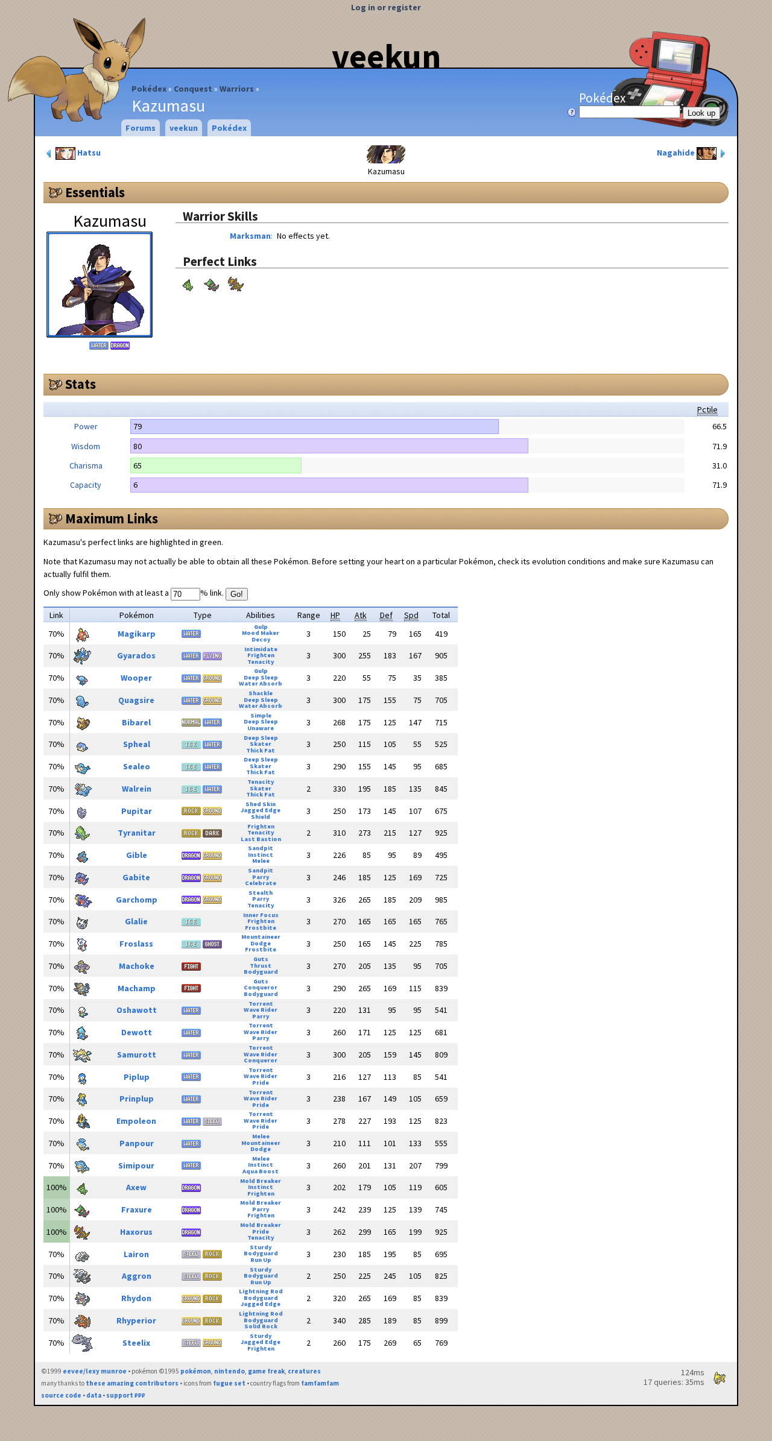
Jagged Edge (260, 810)
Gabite (136, 877)
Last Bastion (261, 839)
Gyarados (136, 655)
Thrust (260, 966)
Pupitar (136, 811)
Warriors (237, 88)
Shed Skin (260, 804)
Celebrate (260, 883)
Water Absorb (260, 683)
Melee (261, 861)
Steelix (136, 1342)
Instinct (260, 855)
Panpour (136, 1143)
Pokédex (148, 88)
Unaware (260, 728)
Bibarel (136, 722)
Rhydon (136, 1298)
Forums (140, 127)
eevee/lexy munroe (95, 1371)
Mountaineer (260, 937)
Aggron (136, 1275)
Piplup (137, 1076)
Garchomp (136, 899)
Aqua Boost (260, 1171)
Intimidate (260, 649)
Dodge (260, 943)
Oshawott (136, 1009)
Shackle (260, 693)
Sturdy (260, 1247)
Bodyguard (261, 972)
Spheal (136, 744)
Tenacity (260, 662)
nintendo (229, 1371)
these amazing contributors (132, 1383)
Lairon (136, 1254)
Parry (260, 877)
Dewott (136, 1032)
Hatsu (88, 152)
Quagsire (136, 700)
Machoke (136, 965)
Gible (136, 855)
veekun (386, 56)
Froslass (136, 943)
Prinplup (136, 1098)
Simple (260, 715)
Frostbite (260, 928)
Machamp (137, 988)
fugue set (229, 1383)
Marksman (250, 235)
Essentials (95, 192)
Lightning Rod (261, 1291)
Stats (80, 384)
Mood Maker (260, 633)
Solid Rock (260, 1326)
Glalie (136, 921)
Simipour (136, 1165)
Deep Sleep (261, 677)
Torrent (260, 1003)
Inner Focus (261, 915)
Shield (260, 817)
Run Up (260, 1260)
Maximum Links (111, 518)
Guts (260, 959)
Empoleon (136, 1120)
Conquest (193, 88)
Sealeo (136, 766)
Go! (236, 594)
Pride (260, 1082)
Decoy (261, 639)
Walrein (136, 788)
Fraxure (136, 1209)
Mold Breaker (260, 1181)
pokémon (195, 1371)
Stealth (260, 893)
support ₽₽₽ (125, 1395)
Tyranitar (137, 832)
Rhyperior (136, 1320)
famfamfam (320, 1383)
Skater (260, 744)
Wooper (136, 677)
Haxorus (136, 1231)
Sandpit (260, 848)
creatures (304, 1371)
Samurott (136, 1054)
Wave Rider (260, 1010)
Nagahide (677, 152)
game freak (266, 1371)
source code (61, 1395)
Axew (136, 1187)
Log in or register (386, 7)
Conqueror (260, 987)
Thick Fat (260, 750)
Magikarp (137, 633)
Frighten (260, 655)
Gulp (261, 627)
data (93, 1395)
